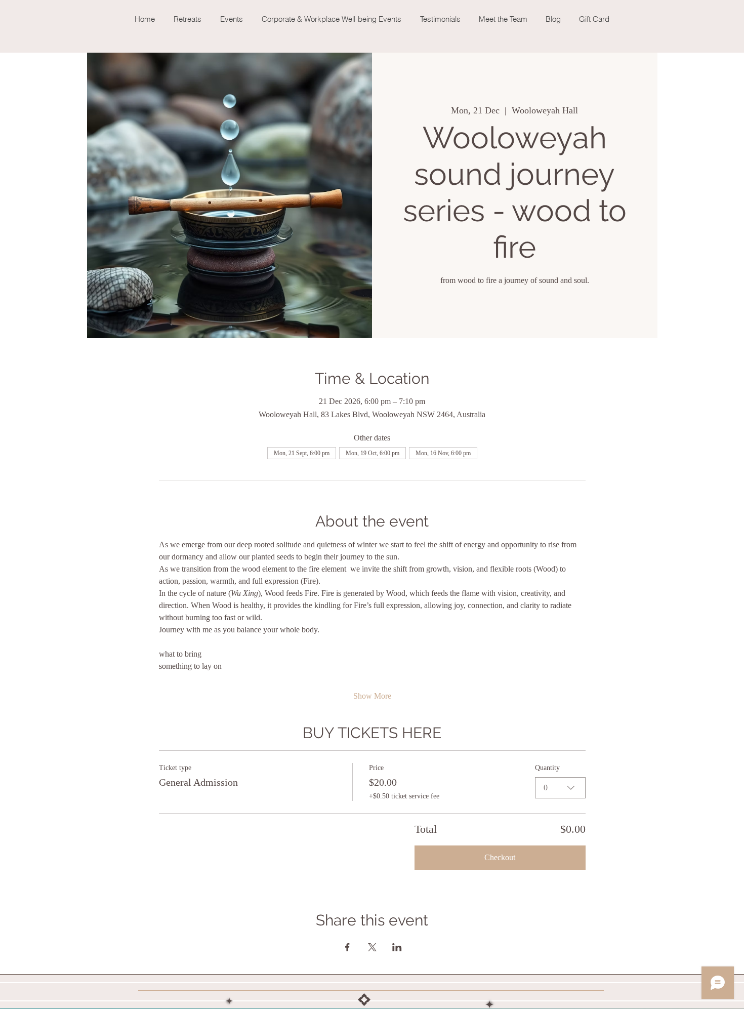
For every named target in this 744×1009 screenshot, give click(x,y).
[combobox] (560, 787)
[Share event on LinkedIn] (397, 947)
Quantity (547, 768)
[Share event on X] (372, 947)
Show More (372, 696)
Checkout (499, 857)
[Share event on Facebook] (347, 947)
